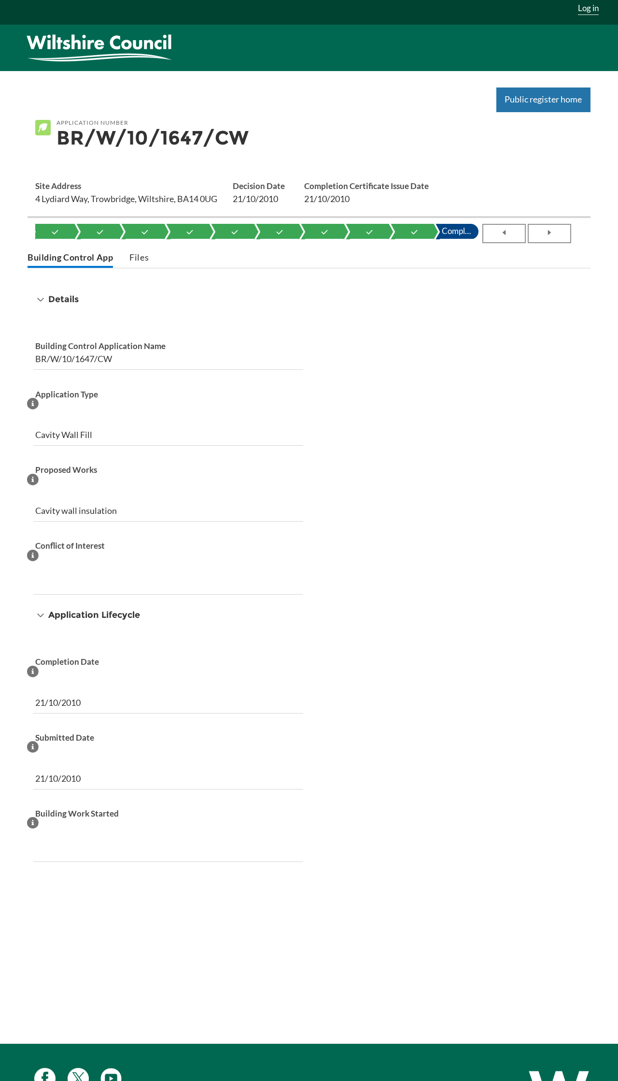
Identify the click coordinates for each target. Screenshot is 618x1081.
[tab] (70, 258)
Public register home (543, 99)
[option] (55, 231)
